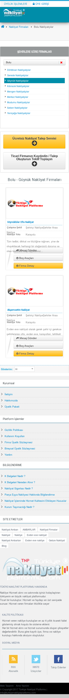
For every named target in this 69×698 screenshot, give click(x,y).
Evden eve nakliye (34, 540)
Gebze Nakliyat (57, 540)
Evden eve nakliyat (37, 534)
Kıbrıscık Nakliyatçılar (18, 86)
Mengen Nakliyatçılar (18, 91)
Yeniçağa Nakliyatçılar (18, 113)
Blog (4, 545)
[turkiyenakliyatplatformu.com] (13, 12)
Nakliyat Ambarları (11, 540)
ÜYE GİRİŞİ (42, 4)
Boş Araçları (26, 258)
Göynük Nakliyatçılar (18, 80)
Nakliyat (6, 534)
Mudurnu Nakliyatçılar (18, 102)
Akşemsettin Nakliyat (18, 310)
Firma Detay (26, 265)
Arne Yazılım (22, 685)
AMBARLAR (29, 529)
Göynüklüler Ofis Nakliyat (20, 222)
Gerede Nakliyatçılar (17, 75)
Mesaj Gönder (28, 338)
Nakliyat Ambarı (10, 529)
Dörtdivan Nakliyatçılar (19, 69)
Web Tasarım (7, 685)
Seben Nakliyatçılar (17, 107)
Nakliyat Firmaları (18, 27)
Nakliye (18, 534)
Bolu (8, 62)
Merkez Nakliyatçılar (17, 96)
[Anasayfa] (2, 27)
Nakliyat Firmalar (49, 529)
